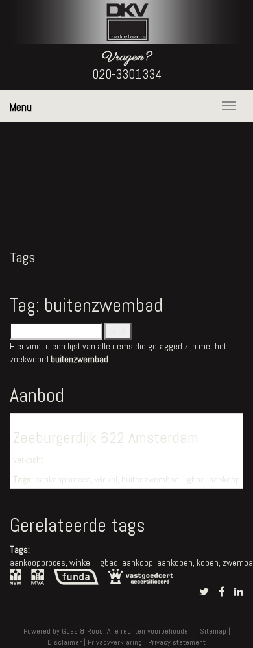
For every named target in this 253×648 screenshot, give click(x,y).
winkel (106, 479)
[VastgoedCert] (140, 575)
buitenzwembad (150, 479)
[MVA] (37, 576)
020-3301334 (127, 74)
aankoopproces (63, 479)
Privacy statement (177, 642)
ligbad (194, 479)
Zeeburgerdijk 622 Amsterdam (106, 437)
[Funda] (76, 576)
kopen (208, 562)
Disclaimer (64, 642)
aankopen (175, 562)
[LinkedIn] (238, 592)
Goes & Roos (82, 631)
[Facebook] (221, 592)
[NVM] (15, 576)
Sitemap (213, 631)
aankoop (224, 479)
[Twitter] (204, 592)
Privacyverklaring (115, 642)
